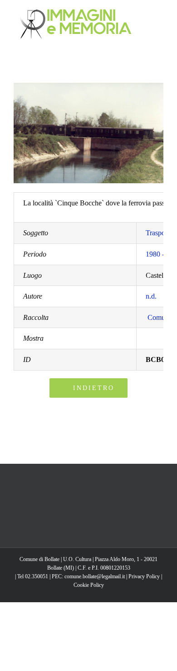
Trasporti (158, 233)
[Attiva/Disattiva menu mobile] (159, 14)
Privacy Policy (144, 576)
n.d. (151, 296)
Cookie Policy (89, 585)
